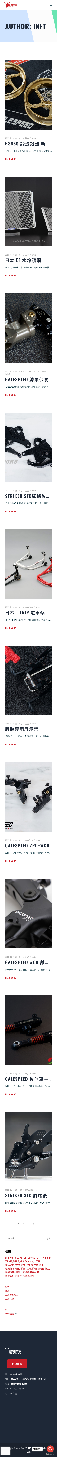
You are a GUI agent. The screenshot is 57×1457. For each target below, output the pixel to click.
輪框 (28, 1268)
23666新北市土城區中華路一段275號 (28, 1378)
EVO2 (29, 1258)
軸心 (17, 1268)
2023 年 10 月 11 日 (13, 1190)
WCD (27, 1261)
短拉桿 (34, 1265)
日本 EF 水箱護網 (23, 260)
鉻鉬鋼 (25, 1275)
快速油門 (10, 1265)
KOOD (45, 1258)
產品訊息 (42, 371)
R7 (50, 1258)
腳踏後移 (10, 1268)
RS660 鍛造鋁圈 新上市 (30, 143)
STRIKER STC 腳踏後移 (28, 1195)
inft (34, 138)
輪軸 (34, 1268)
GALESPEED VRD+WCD (27, 845)
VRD (22, 1261)
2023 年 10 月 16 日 (13, 840)
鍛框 (32, 1275)
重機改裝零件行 (13, 1275)
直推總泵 (25, 1265)
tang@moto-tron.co (19, 1383)
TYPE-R (16, 1261)
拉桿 (17, 1265)
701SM (16, 1258)
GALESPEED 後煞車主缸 (29, 1078)
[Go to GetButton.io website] (50, 1454)
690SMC (9, 1258)
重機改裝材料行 (13, 1272)
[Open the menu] (51, 4)
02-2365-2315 (16, 1373)
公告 (7, 1286)
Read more (10, 158)
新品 (27, 138)
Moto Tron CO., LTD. (24, 1448)
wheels (32, 1261)
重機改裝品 (43, 1268)
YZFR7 (39, 1261)
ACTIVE (23, 1258)
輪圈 (23, 1268)
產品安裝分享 (31, 371)
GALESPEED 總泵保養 (27, 379)
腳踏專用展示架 (22, 729)
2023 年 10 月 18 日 (13, 138)
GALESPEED (37, 1258)
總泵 (41, 1265)
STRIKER (8, 1261)
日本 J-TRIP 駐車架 (25, 612)
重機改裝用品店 (30, 1272)
